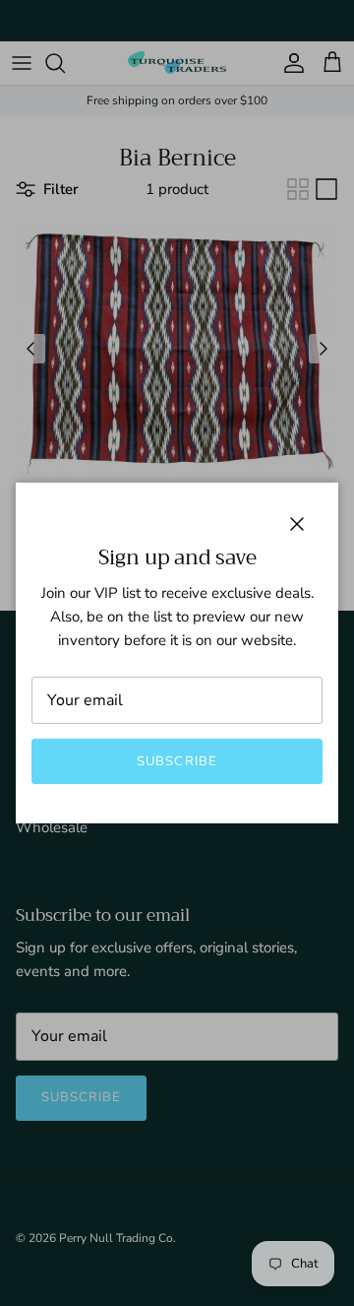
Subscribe (176, 761)
